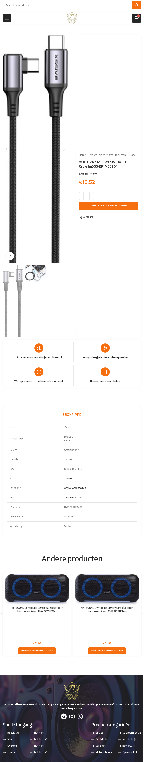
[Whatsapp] (80, 716)
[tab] (72, 415)
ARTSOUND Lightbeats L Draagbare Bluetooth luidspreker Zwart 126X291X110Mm (37, 610)
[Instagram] (72, 716)
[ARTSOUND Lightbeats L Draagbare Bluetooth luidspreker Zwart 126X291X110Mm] (37, 589)
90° (82, 498)
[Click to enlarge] (10, 256)
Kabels (134, 155)
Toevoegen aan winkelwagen (108, 206)
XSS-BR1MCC (71, 498)
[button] (6, 149)
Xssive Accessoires (75, 488)
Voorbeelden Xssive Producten (108, 155)
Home (82, 155)
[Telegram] (64, 716)
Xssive (93, 174)
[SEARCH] (136, 5)
